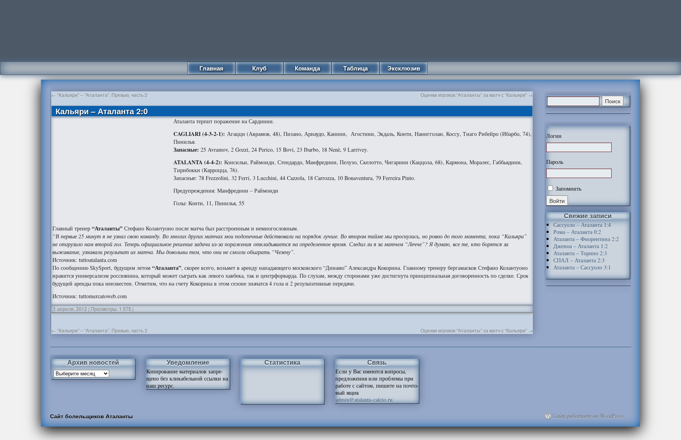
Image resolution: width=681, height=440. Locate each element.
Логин (554, 135)
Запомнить (567, 188)
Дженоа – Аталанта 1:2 (580, 246)
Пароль (554, 161)
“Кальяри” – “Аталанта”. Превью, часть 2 (99, 94)
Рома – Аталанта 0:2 (577, 232)
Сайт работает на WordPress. (589, 416)
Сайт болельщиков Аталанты (91, 416)
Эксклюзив (403, 68)
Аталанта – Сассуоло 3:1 (582, 267)
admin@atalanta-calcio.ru (364, 399)
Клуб (259, 68)
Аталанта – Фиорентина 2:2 (586, 239)
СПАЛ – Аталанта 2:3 (579, 260)
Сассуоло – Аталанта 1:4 (582, 224)
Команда (307, 68)
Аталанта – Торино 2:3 (580, 253)
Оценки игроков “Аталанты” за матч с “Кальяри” (477, 94)
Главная (211, 68)
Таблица (355, 68)
